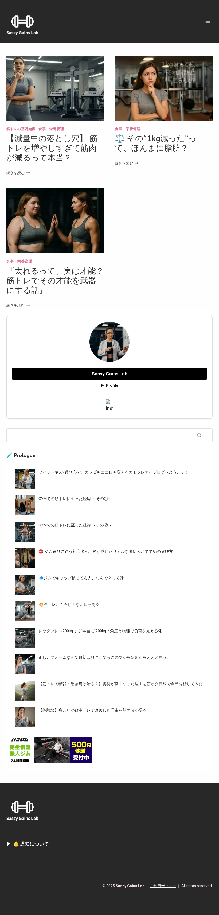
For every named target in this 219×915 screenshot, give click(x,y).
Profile (112, 385)
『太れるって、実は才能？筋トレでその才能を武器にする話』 (55, 281)
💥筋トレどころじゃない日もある (69, 604)
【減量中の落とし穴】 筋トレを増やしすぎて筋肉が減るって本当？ (51, 148)
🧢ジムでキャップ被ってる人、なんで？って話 (81, 578)
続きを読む (18, 173)
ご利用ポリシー (163, 886)
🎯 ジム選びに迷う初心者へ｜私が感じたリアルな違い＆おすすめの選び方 (105, 551)
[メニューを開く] (208, 21)
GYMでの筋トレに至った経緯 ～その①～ (75, 498)
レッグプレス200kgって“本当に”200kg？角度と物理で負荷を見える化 (100, 631)
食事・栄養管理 (51, 129)
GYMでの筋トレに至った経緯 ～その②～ (75, 525)
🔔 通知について (31, 844)
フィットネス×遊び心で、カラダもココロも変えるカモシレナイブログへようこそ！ (113, 472)
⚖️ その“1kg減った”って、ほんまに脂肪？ (156, 143)
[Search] (199, 435)
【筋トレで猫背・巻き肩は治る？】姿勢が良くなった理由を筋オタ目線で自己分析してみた (120, 683)
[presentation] (55, 88)
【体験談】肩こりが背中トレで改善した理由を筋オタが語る (92, 710)
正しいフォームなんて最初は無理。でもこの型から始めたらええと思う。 (104, 657)
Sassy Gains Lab (109, 374)
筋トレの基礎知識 (21, 129)
